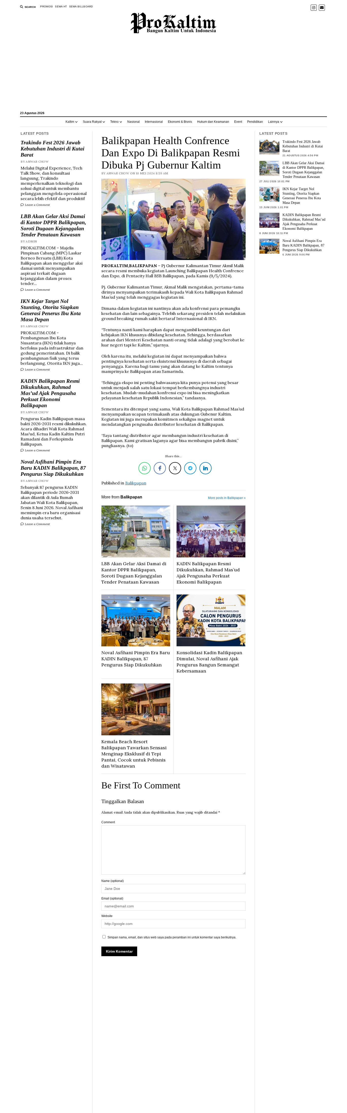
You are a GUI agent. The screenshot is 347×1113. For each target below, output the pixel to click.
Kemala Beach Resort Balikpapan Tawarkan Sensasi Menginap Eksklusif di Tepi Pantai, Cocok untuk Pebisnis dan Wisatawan (134, 754)
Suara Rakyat (92, 122)
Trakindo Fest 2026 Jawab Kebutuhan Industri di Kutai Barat (52, 149)
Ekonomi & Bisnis (180, 122)
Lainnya (273, 122)
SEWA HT (61, 6)
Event (238, 122)
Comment (108, 822)
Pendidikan (255, 122)
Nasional (133, 122)
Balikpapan (135, 482)
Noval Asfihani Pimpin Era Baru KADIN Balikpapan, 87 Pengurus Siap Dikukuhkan (53, 468)
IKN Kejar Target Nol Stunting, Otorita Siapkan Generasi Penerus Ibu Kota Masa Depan (51, 310)
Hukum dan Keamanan (213, 122)
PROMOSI (46, 6)
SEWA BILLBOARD (81, 6)
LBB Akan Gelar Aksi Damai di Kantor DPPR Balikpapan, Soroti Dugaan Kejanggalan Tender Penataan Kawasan (53, 225)
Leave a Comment (37, 205)
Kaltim (70, 122)
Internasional (154, 122)
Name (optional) (112, 881)
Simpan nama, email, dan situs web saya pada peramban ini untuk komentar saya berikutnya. (171, 937)
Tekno (114, 122)
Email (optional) (112, 898)
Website (107, 916)
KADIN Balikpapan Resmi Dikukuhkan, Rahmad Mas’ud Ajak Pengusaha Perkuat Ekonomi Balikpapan (50, 393)
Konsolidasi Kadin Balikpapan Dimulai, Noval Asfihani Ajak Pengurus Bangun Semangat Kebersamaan (209, 662)
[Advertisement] (173, 74)
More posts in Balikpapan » (227, 498)
